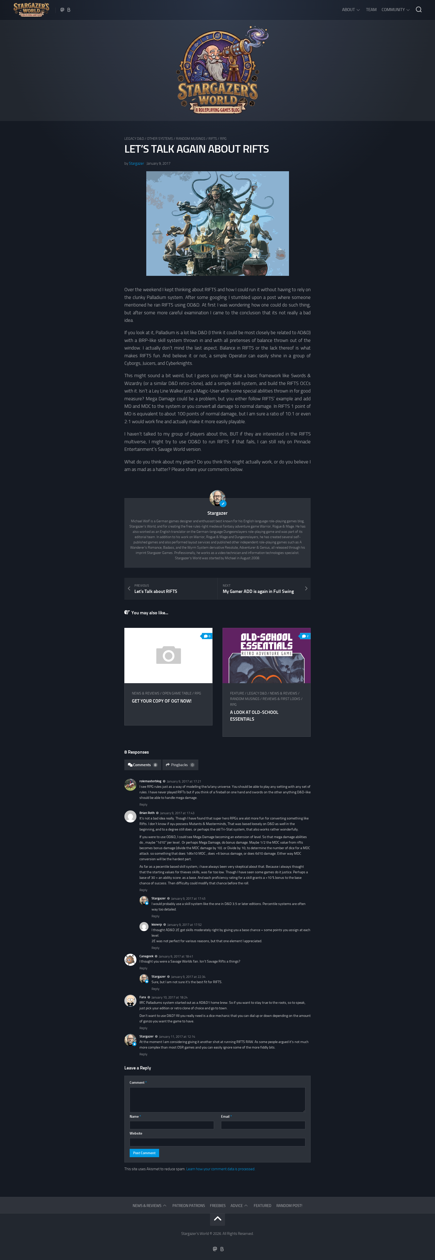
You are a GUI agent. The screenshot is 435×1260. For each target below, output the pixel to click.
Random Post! (289, 1205)
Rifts (212, 139)
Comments (144, 765)
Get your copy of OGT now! (162, 701)
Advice (237, 1205)
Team (371, 9)
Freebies (218, 1205)
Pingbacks (182, 765)
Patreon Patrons (188, 1205)
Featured (262, 1205)
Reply (143, 804)
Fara (142, 997)
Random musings (190, 139)
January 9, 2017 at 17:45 (188, 898)
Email (226, 1116)
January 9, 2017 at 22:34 (188, 977)
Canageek (146, 956)
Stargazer (136, 163)
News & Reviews (145, 693)
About (348, 9)
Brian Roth (147, 813)
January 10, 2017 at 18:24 (170, 997)
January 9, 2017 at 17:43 (177, 813)
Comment (138, 1082)
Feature (237, 693)
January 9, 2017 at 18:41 (176, 956)
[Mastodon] (62, 10)
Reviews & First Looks (281, 699)
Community (393, 9)
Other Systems (160, 139)
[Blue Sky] (69, 10)
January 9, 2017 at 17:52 (184, 925)
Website (136, 1133)
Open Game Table (177, 693)
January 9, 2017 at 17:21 (184, 781)
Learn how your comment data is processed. (220, 1169)
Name (135, 1116)
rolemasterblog (150, 781)
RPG (223, 139)
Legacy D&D (134, 139)
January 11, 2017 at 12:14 (177, 1036)
